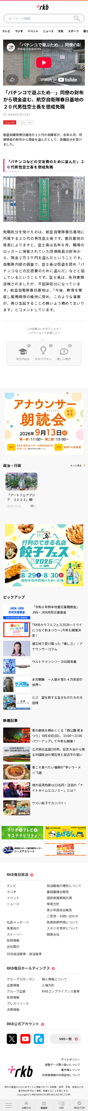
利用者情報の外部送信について (61, 1075)
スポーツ (73, 31)
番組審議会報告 (58, 891)
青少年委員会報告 (59, 910)
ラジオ (19, 31)
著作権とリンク (70, 1070)
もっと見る (76, 465)
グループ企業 (16, 991)
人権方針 (48, 985)
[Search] (77, 18)
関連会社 (53, 934)
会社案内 (13, 946)
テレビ (6, 31)
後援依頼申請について (62, 922)
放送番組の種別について (64, 885)
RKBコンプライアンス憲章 (61, 991)
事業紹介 (13, 928)
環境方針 (53, 904)
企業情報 (13, 985)
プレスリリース (18, 1003)
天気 (60, 31)
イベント (33, 31)
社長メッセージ (18, 922)
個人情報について (54, 979)
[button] (8, 1105)
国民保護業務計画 (59, 898)
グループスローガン (21, 979)
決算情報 (13, 1009)
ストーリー (15, 934)
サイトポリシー (70, 1059)
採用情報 (13, 940)
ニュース (48, 31)
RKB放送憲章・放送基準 (24, 954)
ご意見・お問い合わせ (62, 916)
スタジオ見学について (62, 928)
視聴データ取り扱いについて (62, 1064)
